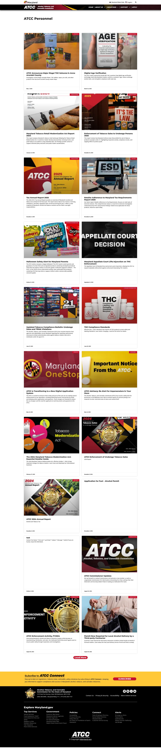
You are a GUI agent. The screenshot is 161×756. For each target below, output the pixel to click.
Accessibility (114, 696)
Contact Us (90, 696)
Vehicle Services (29, 714)
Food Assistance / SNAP (31, 716)
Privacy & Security (102, 696)
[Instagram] (131, 691)
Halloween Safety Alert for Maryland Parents (47, 262)
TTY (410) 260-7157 (66, 696)
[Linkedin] (124, 691)
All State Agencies (52, 718)
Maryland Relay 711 (54, 696)
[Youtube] (134, 691)
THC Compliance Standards (97, 327)
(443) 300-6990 (41, 696)
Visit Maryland (28, 725)
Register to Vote (29, 721)
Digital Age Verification (95, 73)
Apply (134, 7)
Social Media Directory (99, 717)
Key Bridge (118, 722)
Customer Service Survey (100, 720)
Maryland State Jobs (52, 721)
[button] (135, 2)
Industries (111, 7)
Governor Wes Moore (52, 714)
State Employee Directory (100, 715)
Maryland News (97, 718)
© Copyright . (80, 739)
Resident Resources (30, 723)
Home (91, 7)
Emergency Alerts (120, 715)
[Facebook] (127, 691)
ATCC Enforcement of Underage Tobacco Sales (106, 457)
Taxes (25, 719)
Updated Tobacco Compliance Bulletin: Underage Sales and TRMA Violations (49, 328)
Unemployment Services (31, 718)
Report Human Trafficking (123, 720)
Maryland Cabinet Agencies (55, 716)
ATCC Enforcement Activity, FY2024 (43, 636)
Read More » (29, 83)
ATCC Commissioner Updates (97, 576)
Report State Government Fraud (56, 723)
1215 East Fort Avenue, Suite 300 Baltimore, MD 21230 (53, 694)
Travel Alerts (119, 717)
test (28, 538)
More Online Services (128, 696)
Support (124, 7)
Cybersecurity (119, 718)
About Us (99, 7)
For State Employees (52, 719)
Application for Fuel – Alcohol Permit (101, 481)
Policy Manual (74, 718)
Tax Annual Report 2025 (37, 198)
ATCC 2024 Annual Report (38, 519)
